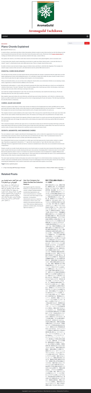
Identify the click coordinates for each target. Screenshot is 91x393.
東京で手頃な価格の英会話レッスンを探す (55, 181)
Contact (5, 36)
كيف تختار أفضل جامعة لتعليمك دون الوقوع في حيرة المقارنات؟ (11, 181)
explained (11, 164)
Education (4, 43)
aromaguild (5, 49)
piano (16, 164)
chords (7, 164)
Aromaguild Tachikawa (45, 31)
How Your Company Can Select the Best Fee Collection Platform (33, 182)
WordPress (66, 391)
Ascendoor (53, 391)
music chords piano (57, 54)
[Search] (87, 36)
